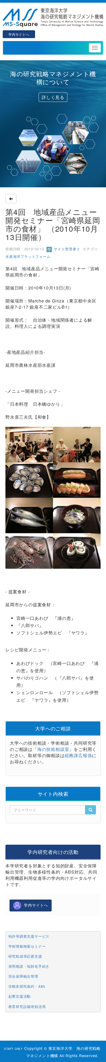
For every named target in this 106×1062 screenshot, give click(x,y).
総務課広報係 (78, 755)
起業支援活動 (19, 996)
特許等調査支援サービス (29, 936)
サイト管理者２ (66, 248)
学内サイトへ (18, 34)
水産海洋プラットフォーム (28, 256)
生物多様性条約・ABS (27, 986)
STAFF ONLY (13, 1049)
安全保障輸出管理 (23, 976)
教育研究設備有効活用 (27, 1007)
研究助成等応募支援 (25, 956)
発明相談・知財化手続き (29, 966)
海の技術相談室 (53, 749)
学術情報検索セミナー (27, 946)
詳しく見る (53, 97)
